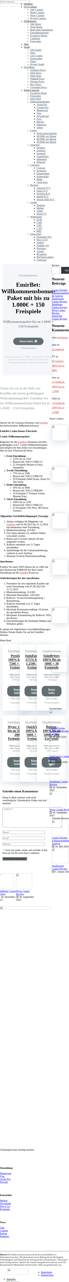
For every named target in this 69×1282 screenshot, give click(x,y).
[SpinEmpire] (60, 481)
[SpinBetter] (60, 528)
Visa (2, 1176)
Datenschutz (47, 1275)
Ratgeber (4, 1236)
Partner (3, 1233)
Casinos (33, 6)
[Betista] (60, 574)
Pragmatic (5, 1209)
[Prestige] (60, 440)
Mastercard (5, 1173)
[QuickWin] (60, 622)
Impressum (46, 1272)
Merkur (4, 1200)
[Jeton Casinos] (10, 5)
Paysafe (4, 1182)
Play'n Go (5, 1206)
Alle (2, 1227)
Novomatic (5, 1203)
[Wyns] (60, 671)
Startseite (11, 1279)
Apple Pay (5, 1179)
